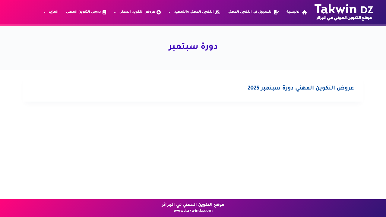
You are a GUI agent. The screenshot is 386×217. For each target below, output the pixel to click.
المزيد (54, 12)
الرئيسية (293, 12)
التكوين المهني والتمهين (194, 12)
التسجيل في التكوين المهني (250, 12)
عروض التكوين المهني (137, 12)
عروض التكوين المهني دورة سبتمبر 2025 (301, 89)
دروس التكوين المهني (83, 12)
